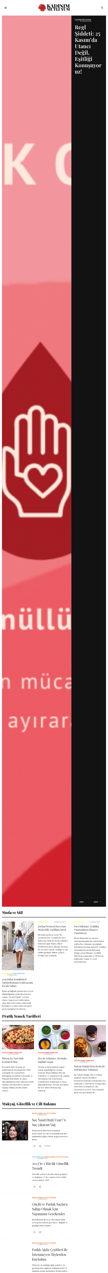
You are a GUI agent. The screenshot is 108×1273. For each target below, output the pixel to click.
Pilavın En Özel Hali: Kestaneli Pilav (13, 1060)
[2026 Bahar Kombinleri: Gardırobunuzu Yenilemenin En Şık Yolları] (18, 945)
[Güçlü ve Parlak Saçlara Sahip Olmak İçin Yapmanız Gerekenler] (34, 1232)
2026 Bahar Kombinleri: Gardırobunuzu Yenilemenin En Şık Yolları (17, 983)
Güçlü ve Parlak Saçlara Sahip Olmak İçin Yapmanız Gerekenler (50, 1209)
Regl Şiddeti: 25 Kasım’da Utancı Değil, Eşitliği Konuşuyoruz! (88, 49)
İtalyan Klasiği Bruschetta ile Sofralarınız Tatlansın (89, 1068)
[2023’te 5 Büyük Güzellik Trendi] (34, 1186)
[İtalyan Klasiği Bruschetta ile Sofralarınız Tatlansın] (90, 1041)
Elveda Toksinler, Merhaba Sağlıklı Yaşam (52, 1060)
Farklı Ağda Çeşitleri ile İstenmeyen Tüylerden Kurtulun (50, 1254)
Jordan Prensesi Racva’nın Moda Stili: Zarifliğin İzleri (52, 928)
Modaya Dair (7, 973)
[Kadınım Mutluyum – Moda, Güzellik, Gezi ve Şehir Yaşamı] (54, 7)
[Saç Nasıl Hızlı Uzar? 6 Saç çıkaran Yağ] (15, 1130)
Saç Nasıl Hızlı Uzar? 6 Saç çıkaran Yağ (49, 1122)
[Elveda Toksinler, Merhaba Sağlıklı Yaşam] (54, 1037)
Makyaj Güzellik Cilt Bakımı (44, 1113)
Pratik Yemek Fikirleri (12, 1052)
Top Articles (19, 973)
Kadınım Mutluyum (83, 19)
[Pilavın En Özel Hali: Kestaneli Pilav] (18, 1037)
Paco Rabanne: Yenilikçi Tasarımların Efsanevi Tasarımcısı (86, 930)
